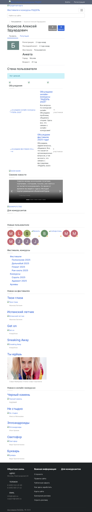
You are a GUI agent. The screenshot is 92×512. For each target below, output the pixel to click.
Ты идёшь (14, 354)
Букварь (13, 451)
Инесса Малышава (16, 416)
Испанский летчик (20, 312)
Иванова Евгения (15, 305)
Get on (12, 326)
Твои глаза (15, 298)
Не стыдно (15, 408)
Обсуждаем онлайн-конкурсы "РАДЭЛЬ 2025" (46, 97)
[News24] (36, 233)
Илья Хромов (14, 430)
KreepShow (13, 333)
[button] (11, 191)
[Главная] (8, 22)
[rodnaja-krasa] (55, 233)
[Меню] (82, 10)
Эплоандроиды (18, 423)
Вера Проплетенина (16, 444)
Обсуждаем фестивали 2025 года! (43, 137)
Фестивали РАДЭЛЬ (15, 510)
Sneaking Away (18, 340)
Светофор (14, 437)
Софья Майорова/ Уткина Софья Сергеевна (25, 381)
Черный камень (18, 394)
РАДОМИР (13, 402)
